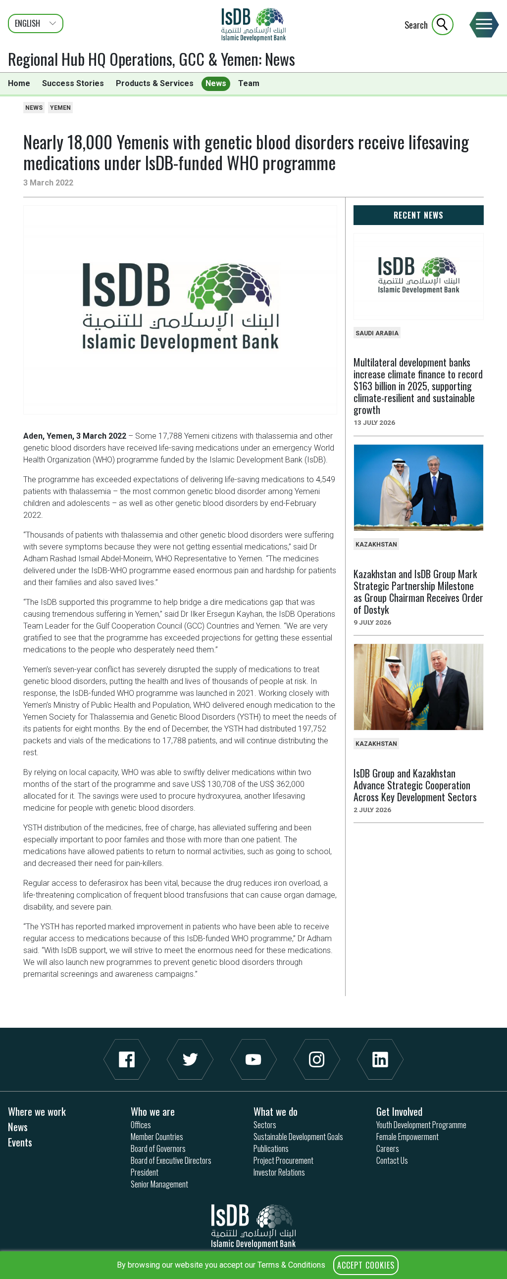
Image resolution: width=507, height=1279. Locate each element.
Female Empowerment (407, 1136)
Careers (387, 1148)
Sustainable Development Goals (298, 1136)
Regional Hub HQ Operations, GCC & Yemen (133, 58)
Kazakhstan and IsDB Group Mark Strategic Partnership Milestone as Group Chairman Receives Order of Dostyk (418, 591)
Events (20, 1141)
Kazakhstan (376, 544)
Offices (141, 1125)
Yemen (60, 107)
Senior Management (159, 1184)
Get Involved (399, 1111)
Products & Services (155, 83)
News (280, 58)
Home (19, 83)
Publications (271, 1148)
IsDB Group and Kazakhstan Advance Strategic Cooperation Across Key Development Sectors (415, 785)
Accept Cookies (366, 1265)
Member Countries (157, 1136)
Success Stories (73, 83)
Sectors (265, 1125)
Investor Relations (279, 1172)
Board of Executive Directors (171, 1160)
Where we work (37, 1111)
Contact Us (392, 1160)
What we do (276, 1111)
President (144, 1172)
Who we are (153, 1111)
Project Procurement (283, 1160)
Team (248, 83)
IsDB (253, 24)
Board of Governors (158, 1148)
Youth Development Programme (421, 1125)
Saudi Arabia (377, 333)
